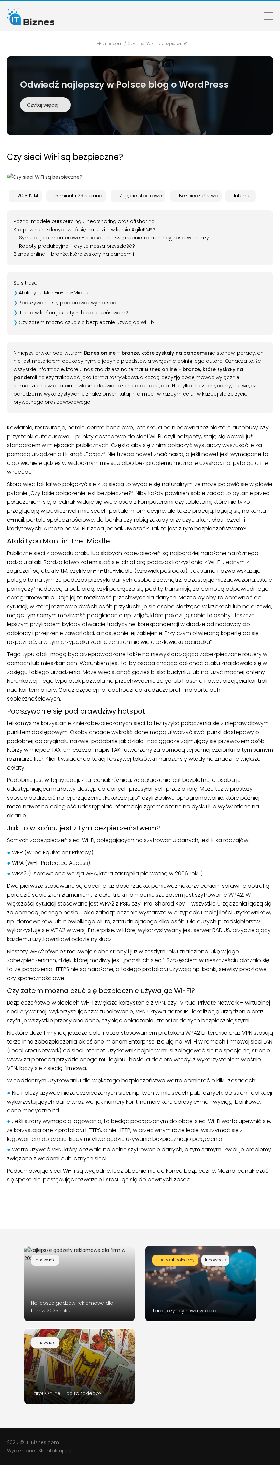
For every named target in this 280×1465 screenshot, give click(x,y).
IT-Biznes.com (42, 1442)
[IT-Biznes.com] (30, 16)
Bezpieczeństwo (198, 195)
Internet (243, 195)
